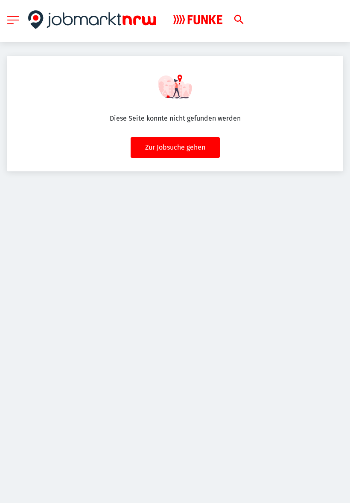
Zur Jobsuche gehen (175, 147)
